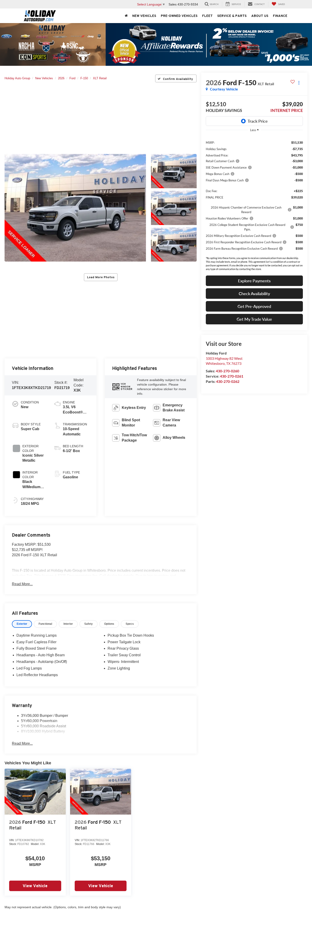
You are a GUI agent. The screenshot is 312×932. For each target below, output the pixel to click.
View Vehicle (35, 886)
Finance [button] (280, 16)
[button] (75, 208)
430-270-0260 (227, 371)
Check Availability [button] (254, 293)
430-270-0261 (231, 376)
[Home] (126, 15)
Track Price (258, 121)
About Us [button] (259, 16)
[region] (254, 195)
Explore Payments (254, 280)
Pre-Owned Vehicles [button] (179, 16)
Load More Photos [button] (100, 277)
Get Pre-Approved (254, 306)
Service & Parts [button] (232, 16)
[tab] (22, 624)
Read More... (22, 584)
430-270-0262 (227, 381)
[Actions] (299, 83)
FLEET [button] (207, 16)
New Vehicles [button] (144, 16)
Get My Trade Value (254, 319)
